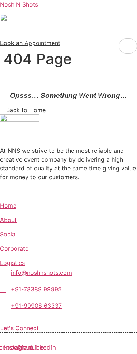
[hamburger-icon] (128, 46)
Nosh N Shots (19, 4)
